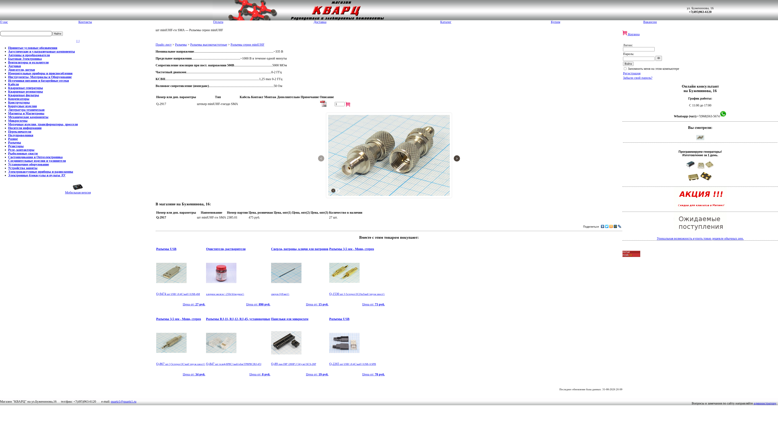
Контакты (85, 22)
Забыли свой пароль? (637, 78)
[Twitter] (607, 226)
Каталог (445, 22)
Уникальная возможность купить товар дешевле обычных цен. (700, 238)
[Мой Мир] (615, 226)
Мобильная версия (78, 192)
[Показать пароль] (658, 58)
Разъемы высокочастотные (208, 44)
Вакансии (650, 22)
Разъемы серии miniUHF (247, 44)
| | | (78, 41)
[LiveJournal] (620, 226)
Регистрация (631, 73)
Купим (555, 22)
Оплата (218, 22)
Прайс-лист (164, 44)
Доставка (320, 22)
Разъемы (181, 44)
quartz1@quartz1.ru (123, 401)
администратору (765, 403)
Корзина (633, 34)
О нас (4, 22)
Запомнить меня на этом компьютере (653, 68)
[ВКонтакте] (603, 226)
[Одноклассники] (611, 226)
